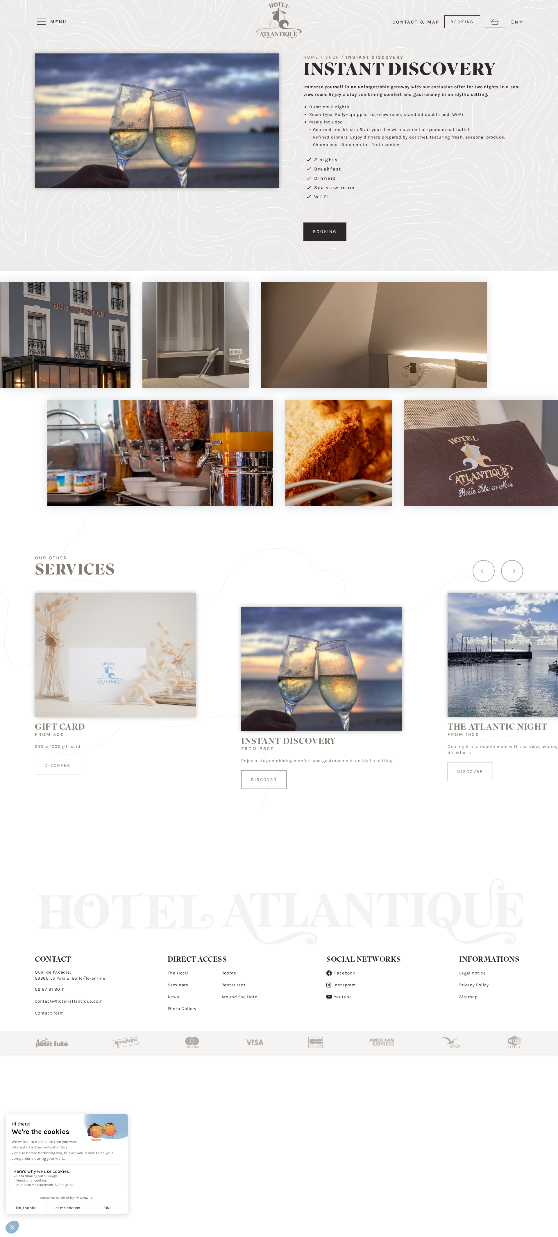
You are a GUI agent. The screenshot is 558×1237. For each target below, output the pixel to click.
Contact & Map (415, 22)
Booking (325, 231)
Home (311, 57)
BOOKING (462, 21)
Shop (332, 57)
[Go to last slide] (484, 571)
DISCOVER (57, 765)
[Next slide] (512, 571)
